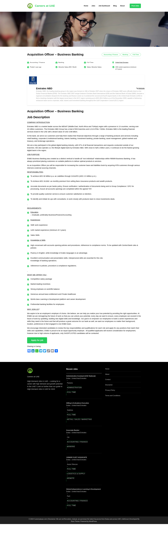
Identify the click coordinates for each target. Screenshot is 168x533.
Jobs (93, 6)
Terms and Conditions (112, 395)
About (122, 6)
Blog (115, 6)
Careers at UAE (45, 5)
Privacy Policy (110, 390)
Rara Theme (75, 521)
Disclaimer (109, 385)
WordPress (93, 521)
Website (141, 88)
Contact (108, 379)
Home (86, 6)
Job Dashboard (104, 6)
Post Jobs (135, 6)
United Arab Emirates (121, 62)
